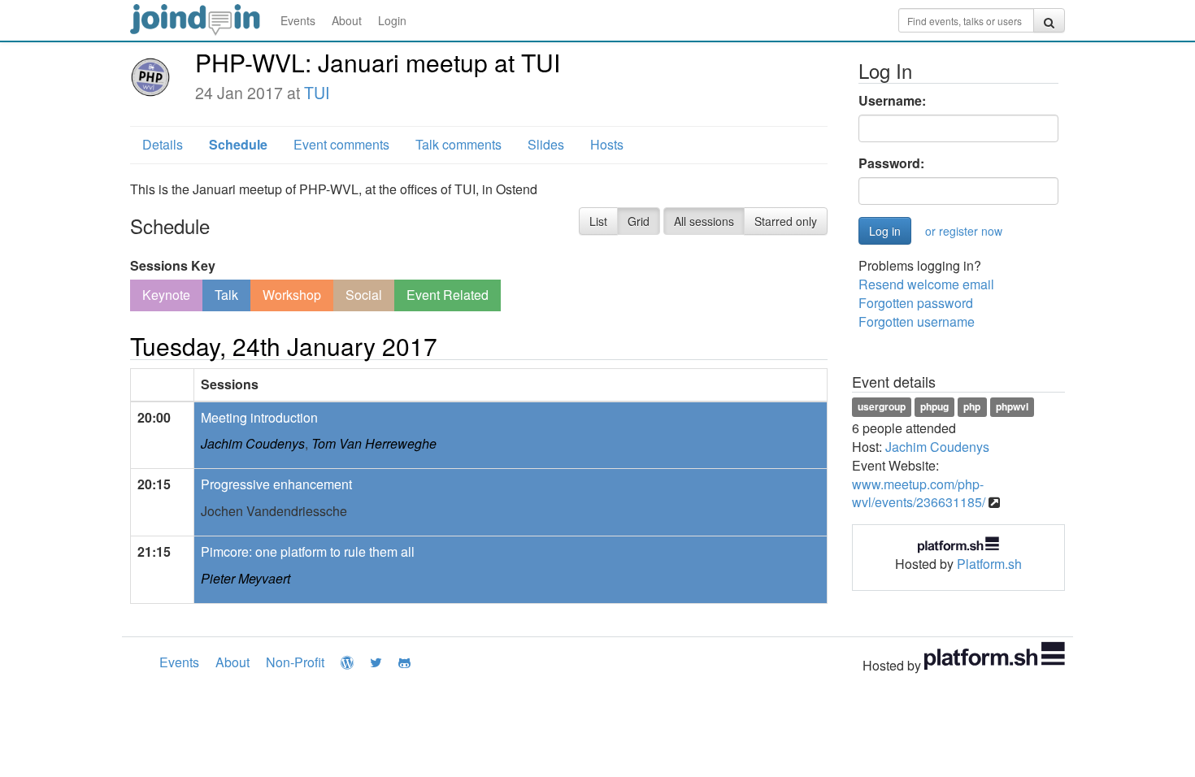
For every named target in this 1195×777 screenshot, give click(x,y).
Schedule (238, 144)
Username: (892, 101)
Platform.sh (989, 563)
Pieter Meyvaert (245, 578)
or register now (963, 231)
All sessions (704, 221)
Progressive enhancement (276, 484)
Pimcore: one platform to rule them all (308, 551)
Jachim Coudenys (253, 443)
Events (297, 20)
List (598, 221)
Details (162, 144)
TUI (316, 92)
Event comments (341, 144)
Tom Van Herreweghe (374, 443)
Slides (546, 144)
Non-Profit (295, 662)
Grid (639, 221)
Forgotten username (916, 321)
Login (392, 20)
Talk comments (458, 144)
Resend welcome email (926, 284)
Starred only (785, 221)
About (347, 20)
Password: (891, 163)
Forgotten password (915, 302)
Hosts (607, 144)
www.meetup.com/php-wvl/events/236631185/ (918, 493)
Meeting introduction (259, 417)
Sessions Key (172, 266)
